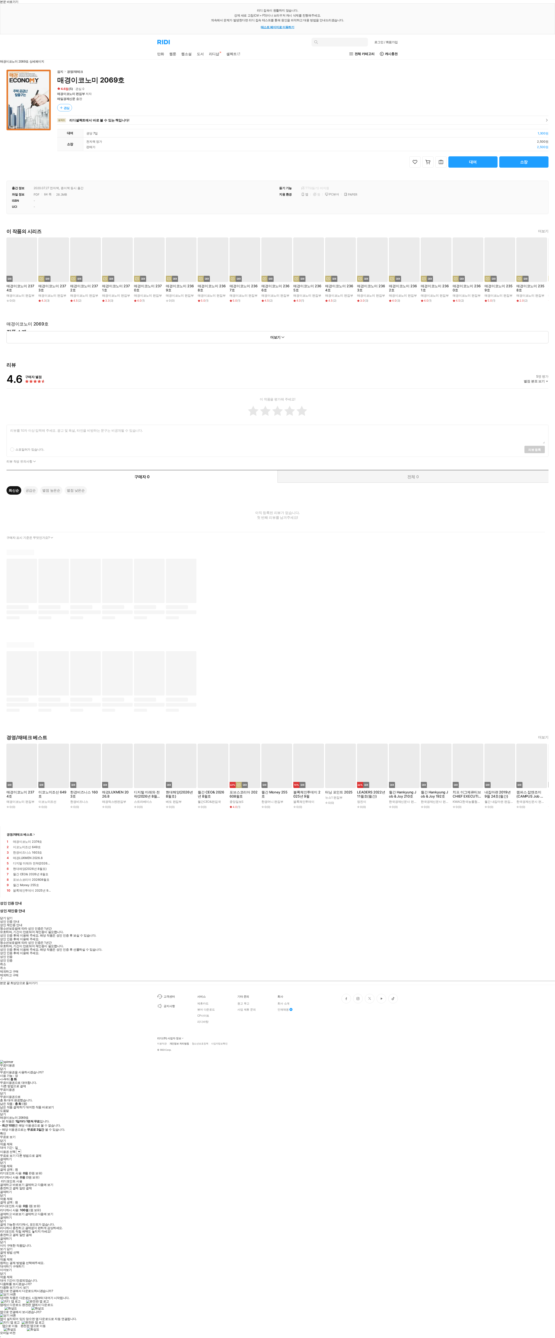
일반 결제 (25, 1188)
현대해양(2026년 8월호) (179, 794)
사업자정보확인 (219, 1043)
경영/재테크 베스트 (20, 834)
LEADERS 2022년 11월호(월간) (371, 794)
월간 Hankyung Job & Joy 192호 (434, 794)
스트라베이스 (143, 801)
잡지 (60, 71)
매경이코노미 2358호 (530, 288)
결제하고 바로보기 (12, 1184)
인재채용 (283, 1009)
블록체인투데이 (303, 801)
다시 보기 (22, 1287)
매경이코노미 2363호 (371, 288)
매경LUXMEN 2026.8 (115, 794)
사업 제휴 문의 (246, 1009)
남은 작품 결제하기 (12, 1107)
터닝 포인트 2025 (339, 792)
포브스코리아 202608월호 (243, 794)
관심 (67, 108)
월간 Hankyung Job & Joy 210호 (402, 794)
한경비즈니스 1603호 (84, 794)
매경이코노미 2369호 (180, 288)
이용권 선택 (7, 1151)
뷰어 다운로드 (206, 1009)
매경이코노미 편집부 (71, 94)
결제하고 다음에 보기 (39, 1184)
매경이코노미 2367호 (243, 288)
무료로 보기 (7, 1155)
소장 (524, 162)
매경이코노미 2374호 (20, 288)
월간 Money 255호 (274, 794)
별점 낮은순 (76, 490)
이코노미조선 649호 (52, 794)
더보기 (543, 231)
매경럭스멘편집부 (114, 801)
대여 (473, 162)
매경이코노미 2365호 (307, 288)
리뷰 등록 (534, 449)
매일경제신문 (66, 99)
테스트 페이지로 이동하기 (277, 27)
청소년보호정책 (200, 1043)
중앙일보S (236, 801)
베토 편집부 (174, 801)
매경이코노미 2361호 (435, 288)
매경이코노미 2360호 (466, 288)
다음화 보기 (7, 1287)
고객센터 (169, 996)
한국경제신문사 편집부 (404, 801)
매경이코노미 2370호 (148, 288)
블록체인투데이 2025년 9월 (306, 794)
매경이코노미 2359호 (498, 288)
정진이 (361, 801)
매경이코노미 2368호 (211, 288)
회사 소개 (283, 1003)
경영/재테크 (75, 71)
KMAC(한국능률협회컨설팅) (471, 801)
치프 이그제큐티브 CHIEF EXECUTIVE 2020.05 (467, 794)
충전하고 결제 (9, 1188)
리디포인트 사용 (11, 1181)
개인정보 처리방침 (179, 1043)
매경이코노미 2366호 (275, 288)
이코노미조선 (47, 801)
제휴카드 (202, 1003)
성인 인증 (6, 956)
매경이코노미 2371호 (116, 288)
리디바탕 (202, 1021)
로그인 (386, 42)
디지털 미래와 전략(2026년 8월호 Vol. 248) (147, 794)
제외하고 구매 (9, 971)
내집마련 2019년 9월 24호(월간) (498, 794)
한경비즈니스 (79, 801)
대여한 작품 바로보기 (40, 1107)
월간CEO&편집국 (209, 801)
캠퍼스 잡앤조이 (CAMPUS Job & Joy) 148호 (529, 794)
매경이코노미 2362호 (403, 288)
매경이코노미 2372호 (84, 288)
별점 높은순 (51, 490)
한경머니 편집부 (272, 801)
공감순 (31, 490)
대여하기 (6, 1266)
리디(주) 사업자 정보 (169, 1038)
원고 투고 (243, 1003)
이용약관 (162, 1043)
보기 (3, 1249)
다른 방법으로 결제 (13, 1086)
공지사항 (169, 1006)
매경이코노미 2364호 (339, 288)
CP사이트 (203, 1015)
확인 (3, 1133)
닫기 (10, 1249)
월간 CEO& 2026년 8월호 (211, 794)
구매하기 (18, 1266)
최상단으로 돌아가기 (24, 983)
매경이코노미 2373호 (52, 288)
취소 (3, 964)
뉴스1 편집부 (334, 797)
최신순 (14, 490)
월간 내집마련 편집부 (499, 801)
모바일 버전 (7, 1333)
